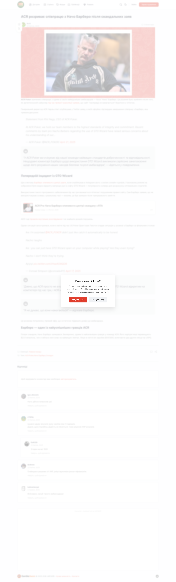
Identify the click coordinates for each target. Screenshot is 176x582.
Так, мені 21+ (78, 300)
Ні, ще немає (98, 300)
